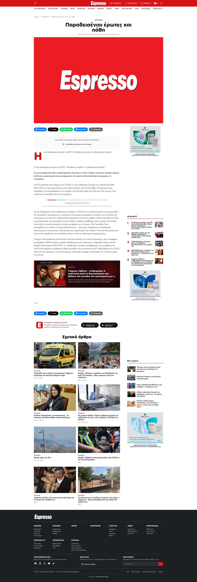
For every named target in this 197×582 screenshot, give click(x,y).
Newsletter (56, 546)
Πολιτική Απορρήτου (149, 571)
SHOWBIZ (64, 8)
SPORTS (109, 8)
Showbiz (57, 526)
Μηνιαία (131, 533)
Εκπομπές (37, 543)
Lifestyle (113, 526)
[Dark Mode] (156, 3)
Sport (74, 526)
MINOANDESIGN (102, 576)
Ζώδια (130, 526)
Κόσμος (36, 533)
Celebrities (56, 529)
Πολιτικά (149, 533)
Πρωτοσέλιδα (152, 526)
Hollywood (56, 531)
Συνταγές (112, 533)
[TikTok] (53, 563)
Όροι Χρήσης (76, 548)
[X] (44, 563)
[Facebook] (35, 563)
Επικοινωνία (76, 546)
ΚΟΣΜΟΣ (100, 8)
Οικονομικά (150, 531)
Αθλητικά (149, 529)
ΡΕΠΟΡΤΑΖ (81, 8)
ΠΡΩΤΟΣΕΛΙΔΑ (127, 8)
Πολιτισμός (95, 526)
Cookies (160, 571)
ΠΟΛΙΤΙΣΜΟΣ (145, 8)
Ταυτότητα (75, 543)
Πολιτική (37, 531)
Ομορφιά (112, 529)
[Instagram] (40, 563)
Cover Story (38, 536)
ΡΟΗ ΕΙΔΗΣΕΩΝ (39, 8)
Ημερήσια (131, 529)
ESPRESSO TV (158, 8)
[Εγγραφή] (160, 564)
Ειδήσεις (37, 526)
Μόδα (111, 536)
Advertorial (57, 543)
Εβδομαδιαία (132, 531)
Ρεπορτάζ (37, 529)
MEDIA (72, 8)
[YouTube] (49, 563)
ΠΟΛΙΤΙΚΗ (91, 8)
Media (55, 533)
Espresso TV (39, 540)
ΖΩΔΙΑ (117, 8)
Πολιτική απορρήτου (78, 550)
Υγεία (111, 531)
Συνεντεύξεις (38, 546)
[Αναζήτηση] (161, 3)
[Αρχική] (43, 516)
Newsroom (98, 34)
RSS (54, 548)
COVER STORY (53, 8)
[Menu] (36, 3)
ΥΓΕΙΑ (137, 8)
